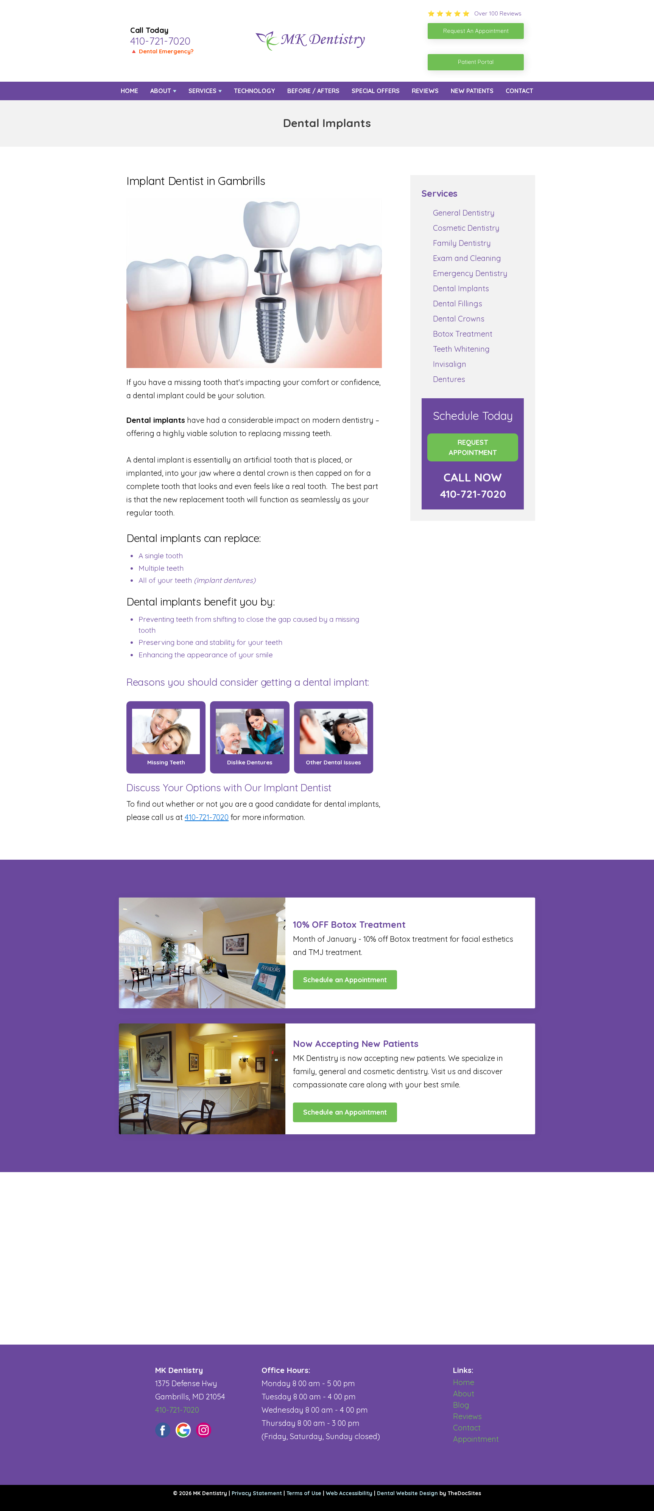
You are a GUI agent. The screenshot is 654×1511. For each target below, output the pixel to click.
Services (202, 91)
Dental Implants (461, 288)
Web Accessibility (349, 1493)
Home (129, 91)
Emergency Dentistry (470, 273)
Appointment (476, 1439)
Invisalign (449, 364)
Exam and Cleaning (467, 258)
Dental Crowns (458, 318)
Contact (519, 91)
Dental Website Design (407, 1493)
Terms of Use (304, 1493)
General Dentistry (464, 212)
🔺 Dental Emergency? (161, 51)
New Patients (472, 91)
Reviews (425, 91)
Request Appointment (473, 447)
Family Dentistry (462, 243)
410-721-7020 (160, 40)
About (160, 91)
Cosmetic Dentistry (466, 228)
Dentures (449, 379)
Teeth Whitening (461, 349)
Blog (461, 1405)
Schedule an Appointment (345, 979)
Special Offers (376, 91)
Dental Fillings (457, 303)
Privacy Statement (257, 1493)
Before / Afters (313, 91)
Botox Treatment (462, 334)
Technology (254, 91)
